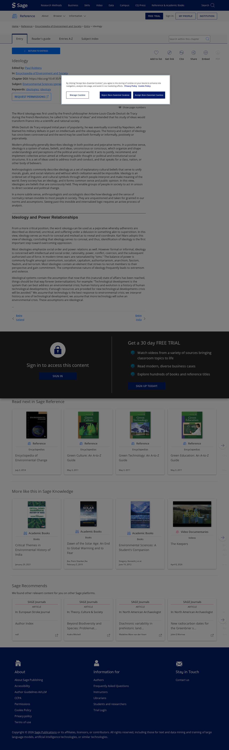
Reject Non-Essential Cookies (115, 95)
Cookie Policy (144, 86)
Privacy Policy (130, 86)
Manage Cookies (77, 95)
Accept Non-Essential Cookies (149, 95)
